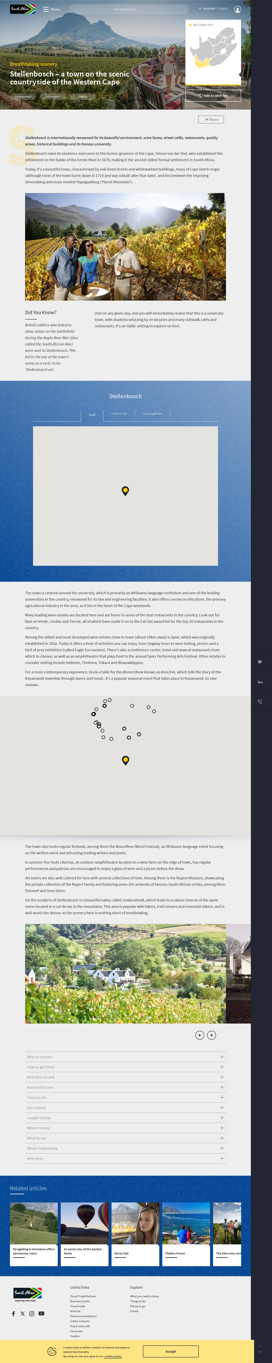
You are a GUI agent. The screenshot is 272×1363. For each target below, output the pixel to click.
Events (134, 1311)
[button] (125, 491)
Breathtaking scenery (33, 64)
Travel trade (77, 1306)
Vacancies (76, 1331)
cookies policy (113, 1356)
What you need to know (144, 1296)
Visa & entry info (80, 1326)
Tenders (75, 1336)
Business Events (80, 1301)
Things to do (138, 1301)
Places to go (137, 1306)
